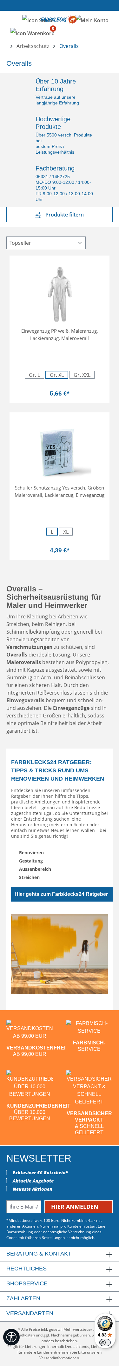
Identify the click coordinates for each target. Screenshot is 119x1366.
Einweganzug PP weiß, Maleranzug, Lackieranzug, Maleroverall (59, 334)
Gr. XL (59, 375)
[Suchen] (38, 20)
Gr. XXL (82, 374)
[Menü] (12, 19)
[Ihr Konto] (92, 20)
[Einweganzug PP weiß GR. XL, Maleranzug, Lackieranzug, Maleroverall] (59, 292)
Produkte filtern (64, 214)
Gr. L (34, 374)
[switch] (105, 1342)
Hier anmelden (75, 1206)
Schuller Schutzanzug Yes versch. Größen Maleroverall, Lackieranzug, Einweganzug (59, 491)
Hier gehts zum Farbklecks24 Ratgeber (61, 894)
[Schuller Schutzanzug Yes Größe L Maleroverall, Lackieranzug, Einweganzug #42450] (59, 449)
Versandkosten (22, 1335)
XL (66, 531)
